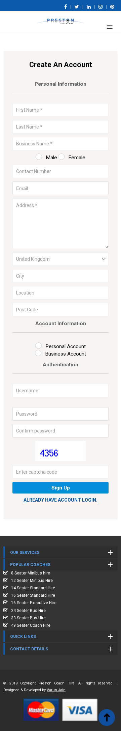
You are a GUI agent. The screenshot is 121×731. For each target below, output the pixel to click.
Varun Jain (56, 690)
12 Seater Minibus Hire (32, 580)
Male (51, 157)
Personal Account (65, 346)
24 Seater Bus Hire (28, 610)
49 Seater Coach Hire (30, 625)
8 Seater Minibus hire (30, 573)
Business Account (65, 354)
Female (76, 157)
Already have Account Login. (60, 500)
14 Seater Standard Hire (33, 588)
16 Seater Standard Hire (33, 595)
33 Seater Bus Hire (28, 618)
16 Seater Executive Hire (33, 602)
